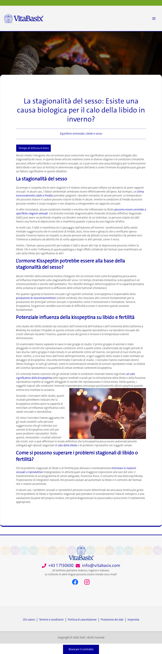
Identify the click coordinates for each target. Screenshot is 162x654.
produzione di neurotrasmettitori (36, 298)
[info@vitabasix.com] (98, 566)
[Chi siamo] (30, 620)
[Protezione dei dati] (113, 620)
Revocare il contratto (81, 649)
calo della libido (67, 445)
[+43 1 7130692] (58, 566)
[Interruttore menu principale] (154, 18)
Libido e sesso (94, 134)
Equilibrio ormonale (72, 134)
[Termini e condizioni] (52, 620)
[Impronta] (133, 620)
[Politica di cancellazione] (83, 620)
